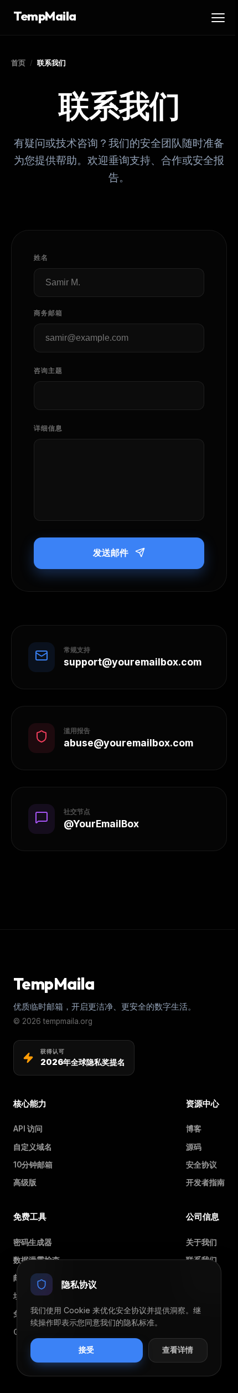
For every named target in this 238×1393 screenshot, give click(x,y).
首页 (18, 63)
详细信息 (48, 428)
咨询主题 (48, 370)
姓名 (41, 257)
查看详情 (177, 1350)
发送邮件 (110, 552)
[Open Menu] (218, 17)
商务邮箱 (48, 313)
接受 (86, 1350)
